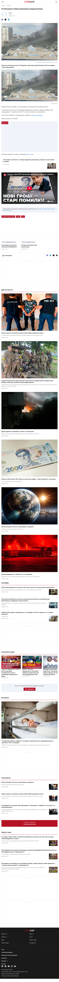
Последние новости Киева (8, 216)
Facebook (45, 209)
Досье (2, 940)
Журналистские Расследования (9, 955)
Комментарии (8, 255)
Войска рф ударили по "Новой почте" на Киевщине (16, 574)
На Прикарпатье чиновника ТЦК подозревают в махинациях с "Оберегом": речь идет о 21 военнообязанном (28, 806)
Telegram (40, 209)
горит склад (30, 154)
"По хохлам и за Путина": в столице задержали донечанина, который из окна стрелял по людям (28, 160)
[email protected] (14, 976)
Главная (3, 5)
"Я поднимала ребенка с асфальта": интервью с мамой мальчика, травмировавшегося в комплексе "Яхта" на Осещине (27, 742)
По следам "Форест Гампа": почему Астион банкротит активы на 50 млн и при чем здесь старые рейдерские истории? (27, 837)
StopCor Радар (5, 943)
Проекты (3, 934)
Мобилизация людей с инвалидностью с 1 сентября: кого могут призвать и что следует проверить (27, 613)
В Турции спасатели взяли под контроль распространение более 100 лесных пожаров (29, 247)
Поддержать (30, 689)
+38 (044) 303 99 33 (29, 824)
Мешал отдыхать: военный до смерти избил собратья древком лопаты (22, 333)
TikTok (9, 210)
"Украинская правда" (37, 115)
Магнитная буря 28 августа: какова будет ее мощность (17, 527)
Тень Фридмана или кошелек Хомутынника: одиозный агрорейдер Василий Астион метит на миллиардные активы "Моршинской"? (28, 851)
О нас (2, 949)
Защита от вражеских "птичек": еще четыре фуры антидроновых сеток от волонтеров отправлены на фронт (11, 672)
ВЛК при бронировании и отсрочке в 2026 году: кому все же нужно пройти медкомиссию (27, 587)
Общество (9, 5)
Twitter (53, 209)
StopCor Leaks (6, 832)
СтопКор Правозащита (7, 952)
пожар (18, 216)
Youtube (49, 209)
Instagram (5, 210)
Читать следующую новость (28, 242)
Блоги (31, 937)
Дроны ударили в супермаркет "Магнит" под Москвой (17, 431)
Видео (31, 934)
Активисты (4, 958)
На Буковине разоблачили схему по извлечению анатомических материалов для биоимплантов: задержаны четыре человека (25, 600)
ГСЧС (23, 216)
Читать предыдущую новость (9, 242)
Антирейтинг (32, 943)
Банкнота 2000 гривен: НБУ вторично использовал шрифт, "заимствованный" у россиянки (28, 479)
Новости (3, 937)
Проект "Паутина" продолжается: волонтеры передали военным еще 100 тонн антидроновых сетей (30, 671)
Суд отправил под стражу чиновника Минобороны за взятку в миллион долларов (9, 247)
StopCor (10, 13)
